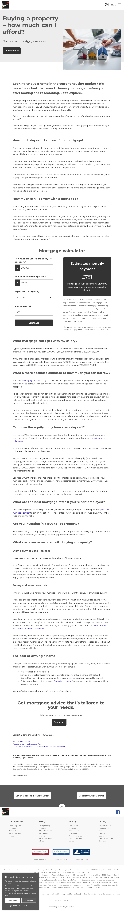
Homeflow (70, 907)
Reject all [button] (29, 900)
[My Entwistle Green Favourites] (107, 5)
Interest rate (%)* (23, 306)
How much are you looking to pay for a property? (33, 260)
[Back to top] (14, 811)
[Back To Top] (62, 807)
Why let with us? (105, 826)
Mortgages (12, 828)
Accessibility (52, 894)
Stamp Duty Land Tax (21, 742)
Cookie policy (63, 894)
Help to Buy (13, 831)
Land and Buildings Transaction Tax (27, 744)
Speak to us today (62, 681)
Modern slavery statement (91, 894)
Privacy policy (41, 894)
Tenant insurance (75, 836)
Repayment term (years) (27, 291)
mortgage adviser (31, 380)
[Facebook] (118, 812)
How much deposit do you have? (31, 277)
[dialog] (20, 891)
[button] (20, 905)
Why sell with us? (45, 831)
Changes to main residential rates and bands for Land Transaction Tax (41, 746)
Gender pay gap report (112, 894)
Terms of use (75, 894)
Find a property (14, 826)
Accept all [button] (12, 900)
